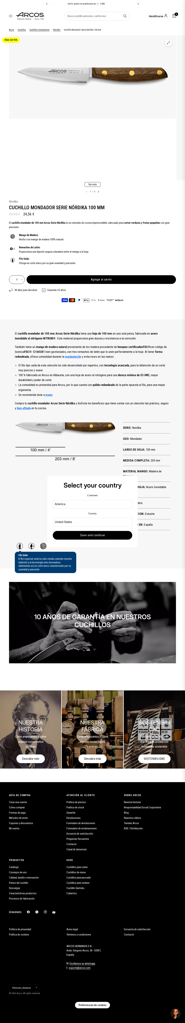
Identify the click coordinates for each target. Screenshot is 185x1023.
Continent (92, 495)
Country (92, 513)
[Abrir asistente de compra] (176, 1014)
